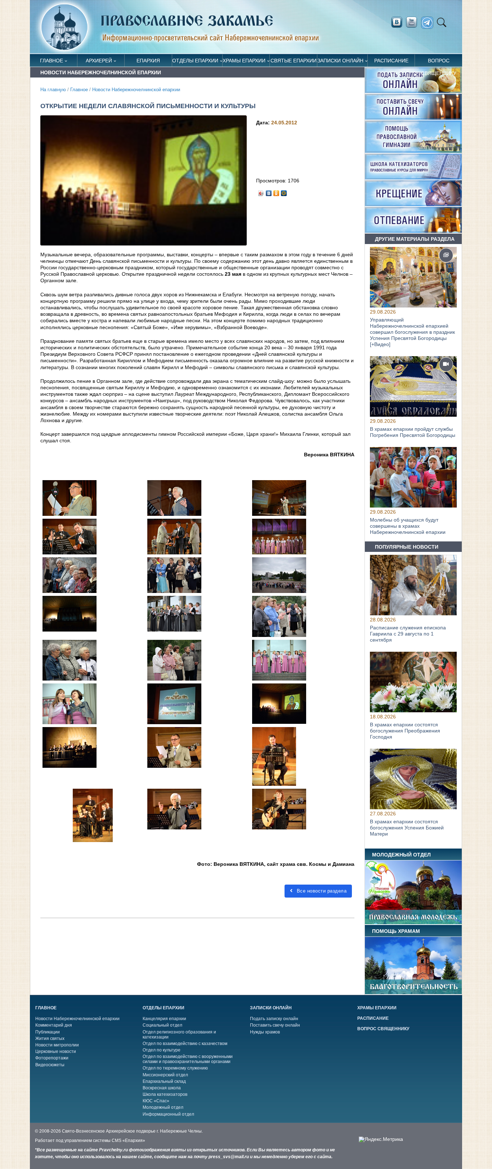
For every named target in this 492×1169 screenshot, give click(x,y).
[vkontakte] (396, 22)
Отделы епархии (195, 60)
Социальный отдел (162, 1025)
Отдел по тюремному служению (175, 1068)
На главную (53, 89)
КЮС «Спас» (156, 1100)
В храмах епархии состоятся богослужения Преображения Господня (405, 731)
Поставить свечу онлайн (275, 1025)
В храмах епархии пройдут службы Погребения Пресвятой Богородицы (412, 432)
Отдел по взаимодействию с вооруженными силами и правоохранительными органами (188, 1059)
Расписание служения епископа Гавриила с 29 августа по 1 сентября (408, 634)
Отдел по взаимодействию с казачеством (185, 1043)
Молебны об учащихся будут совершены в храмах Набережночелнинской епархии (408, 526)
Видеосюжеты (49, 1064)
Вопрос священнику (438, 62)
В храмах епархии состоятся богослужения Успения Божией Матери (407, 828)
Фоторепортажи (51, 1057)
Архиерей (99, 60)
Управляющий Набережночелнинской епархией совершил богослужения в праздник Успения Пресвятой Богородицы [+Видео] (412, 332)
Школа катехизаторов (165, 1094)
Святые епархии (293, 60)
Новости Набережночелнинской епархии (136, 89)
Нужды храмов (265, 1032)
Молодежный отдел (163, 1107)
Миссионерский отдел (165, 1074)
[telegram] (429, 23)
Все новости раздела (320, 891)
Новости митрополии (57, 1045)
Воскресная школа (162, 1087)
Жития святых (49, 1038)
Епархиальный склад (164, 1081)
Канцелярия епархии (164, 1018)
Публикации (47, 1032)
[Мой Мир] (284, 191)
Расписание (391, 60)
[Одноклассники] (276, 191)
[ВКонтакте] (269, 191)
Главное (51, 60)
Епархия (148, 60)
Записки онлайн (340, 60)
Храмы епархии (244, 60)
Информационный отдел (168, 1114)
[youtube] (413, 22)
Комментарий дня (53, 1025)
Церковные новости (55, 1051)
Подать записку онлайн (274, 1018)
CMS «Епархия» (128, 1140)
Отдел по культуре (161, 1050)
